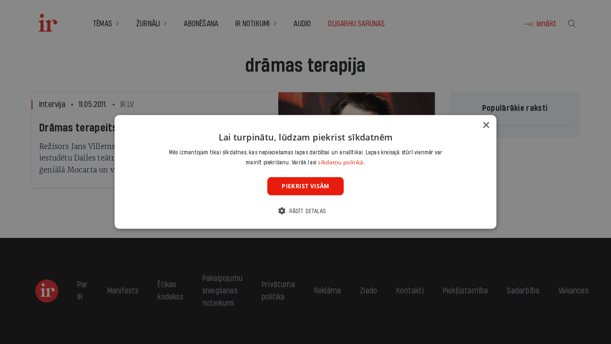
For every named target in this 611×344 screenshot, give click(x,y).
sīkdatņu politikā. (341, 162)
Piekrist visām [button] (305, 186)
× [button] (485, 125)
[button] (305, 211)
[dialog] (305, 172)
